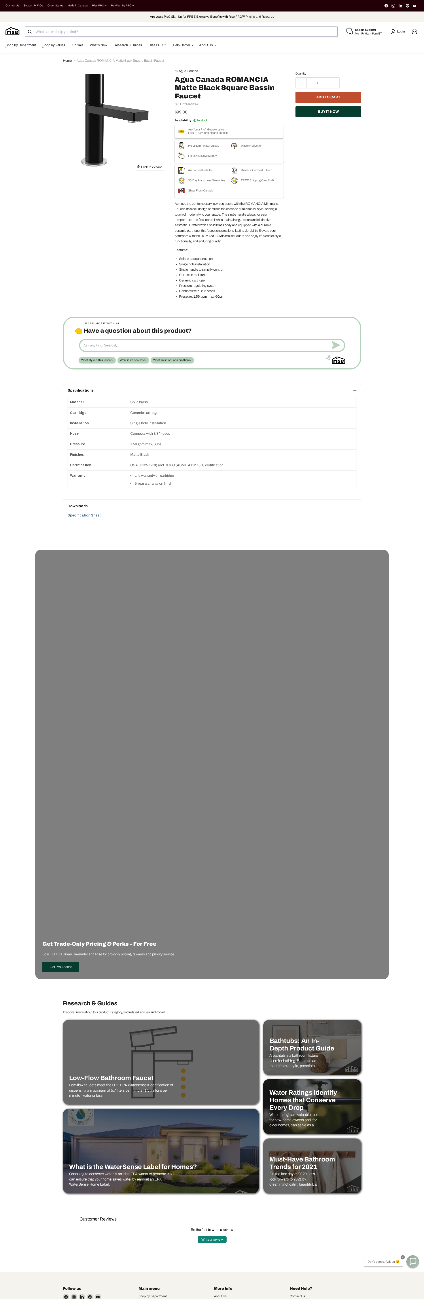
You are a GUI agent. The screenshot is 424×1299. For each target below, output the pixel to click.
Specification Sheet (84, 515)
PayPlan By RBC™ (122, 5)
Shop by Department (21, 45)
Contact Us (12, 5)
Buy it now (328, 111)
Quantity (300, 73)
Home (67, 60)
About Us (206, 45)
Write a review (212, 1239)
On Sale (77, 45)
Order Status (55, 5)
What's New (98, 45)
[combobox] (181, 32)
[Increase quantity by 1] (334, 82)
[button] (398, 31)
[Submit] (30, 31)
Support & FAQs (33, 5)
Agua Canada (188, 71)
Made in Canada (78, 5)
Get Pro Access (61, 967)
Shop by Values (53, 45)
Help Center (182, 45)
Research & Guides (128, 45)
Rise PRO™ (99, 5)
